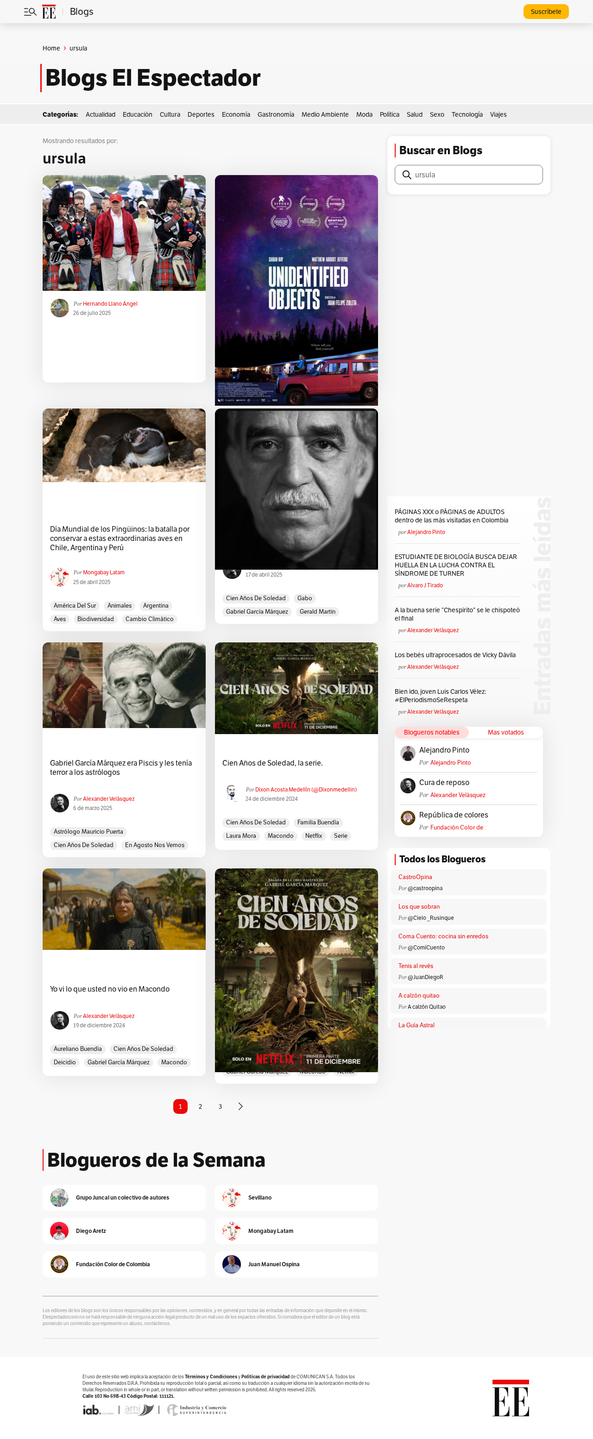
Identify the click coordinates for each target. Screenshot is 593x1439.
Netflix (313, 836)
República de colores (453, 815)
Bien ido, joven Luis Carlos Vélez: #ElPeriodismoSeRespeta (440, 695)
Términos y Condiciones (211, 1377)
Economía (236, 114)
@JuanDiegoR (425, 977)
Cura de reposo (444, 782)
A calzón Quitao (427, 1006)
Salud (415, 114)
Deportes (201, 114)
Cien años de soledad (256, 598)
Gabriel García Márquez (257, 612)
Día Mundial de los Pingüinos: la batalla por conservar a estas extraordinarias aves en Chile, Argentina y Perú (119, 539)
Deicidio (65, 1062)
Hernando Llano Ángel (110, 303)
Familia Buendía (318, 822)
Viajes (498, 114)
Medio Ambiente (325, 114)
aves (60, 619)
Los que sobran (419, 907)
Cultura (170, 114)
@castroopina (425, 888)
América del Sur (75, 606)
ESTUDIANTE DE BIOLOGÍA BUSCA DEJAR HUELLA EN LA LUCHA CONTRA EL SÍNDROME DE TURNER (456, 565)
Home (51, 48)
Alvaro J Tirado (425, 585)
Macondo (281, 836)
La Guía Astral (416, 1025)
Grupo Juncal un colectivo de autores (122, 1197)
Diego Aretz (91, 1230)
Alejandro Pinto (426, 531)
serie (340, 836)
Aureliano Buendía (78, 1049)
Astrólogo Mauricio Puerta (88, 832)
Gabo (304, 598)
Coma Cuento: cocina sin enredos (443, 936)
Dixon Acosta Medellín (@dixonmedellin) (306, 789)
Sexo (437, 114)
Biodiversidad (95, 619)
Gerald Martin (317, 612)
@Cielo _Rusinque (431, 917)
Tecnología (467, 114)
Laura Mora (241, 836)
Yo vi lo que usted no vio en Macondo (110, 989)
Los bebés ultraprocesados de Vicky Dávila (456, 655)
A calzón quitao (419, 995)
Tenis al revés (415, 966)
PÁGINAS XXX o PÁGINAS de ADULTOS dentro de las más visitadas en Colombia (451, 516)
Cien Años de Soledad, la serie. (272, 763)
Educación (137, 114)
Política (389, 114)
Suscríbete (546, 11)
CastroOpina (415, 877)
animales (119, 606)
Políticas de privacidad (265, 1377)
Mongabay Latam (104, 572)
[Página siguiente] (240, 1106)
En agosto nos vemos (154, 845)
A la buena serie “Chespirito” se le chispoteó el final (457, 614)
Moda (364, 114)
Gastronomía (276, 114)
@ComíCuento (426, 947)
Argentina (156, 606)
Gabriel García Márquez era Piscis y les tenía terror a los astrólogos (121, 768)
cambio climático (150, 619)
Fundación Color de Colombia (456, 827)
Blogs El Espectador (153, 77)
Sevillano (259, 1197)
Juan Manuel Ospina (274, 1264)
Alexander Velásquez (108, 798)
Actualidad (100, 114)
